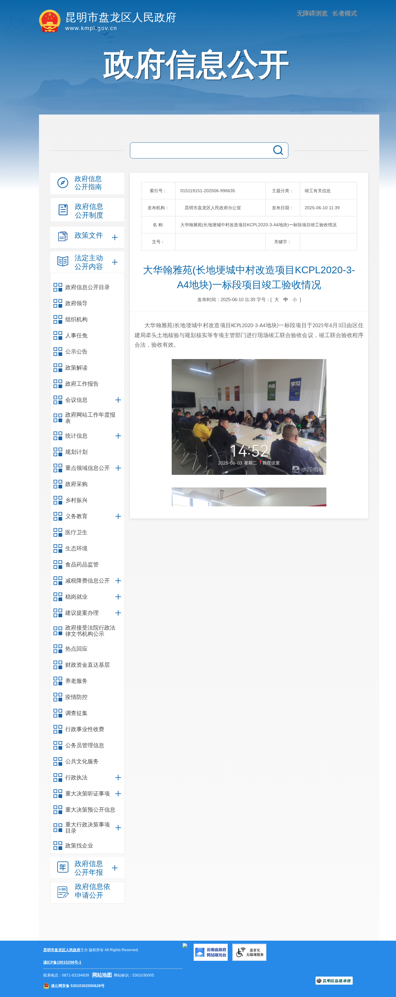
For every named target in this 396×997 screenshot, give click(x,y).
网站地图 (102, 974)
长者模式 (344, 13)
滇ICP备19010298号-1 (62, 962)
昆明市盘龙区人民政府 (61, 950)
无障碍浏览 (312, 13)
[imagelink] (185, 945)
